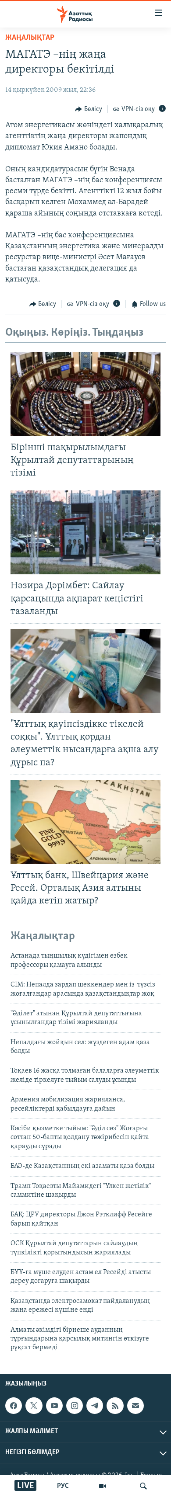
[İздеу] (143, 1486)
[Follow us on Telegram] (94, 1405)
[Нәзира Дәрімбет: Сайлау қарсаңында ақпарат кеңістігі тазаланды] (85, 532)
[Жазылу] (135, 1405)
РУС (63, 1486)
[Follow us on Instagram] (74, 1405)
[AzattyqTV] (102, 1486)
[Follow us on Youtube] (54, 1405)
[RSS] (115, 1405)
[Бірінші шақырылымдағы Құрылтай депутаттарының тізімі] (85, 394)
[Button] (88, 109)
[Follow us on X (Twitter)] (33, 1405)
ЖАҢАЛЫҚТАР (29, 38)
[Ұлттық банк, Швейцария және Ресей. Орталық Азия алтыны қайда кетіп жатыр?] (85, 822)
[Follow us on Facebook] (13, 1405)
